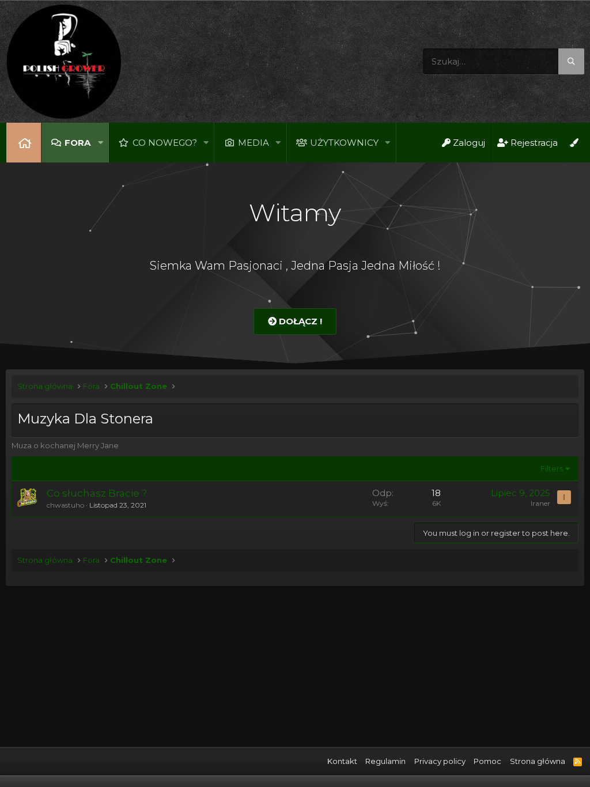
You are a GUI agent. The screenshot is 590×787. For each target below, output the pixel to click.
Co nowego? (165, 142)
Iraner (540, 503)
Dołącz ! (299, 321)
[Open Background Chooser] (573, 142)
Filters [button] (551, 468)
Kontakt (342, 761)
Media (253, 142)
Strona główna (23, 142)
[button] (100, 142)
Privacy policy (440, 761)
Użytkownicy (344, 142)
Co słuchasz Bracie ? (97, 493)
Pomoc (487, 761)
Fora (77, 142)
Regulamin (385, 761)
